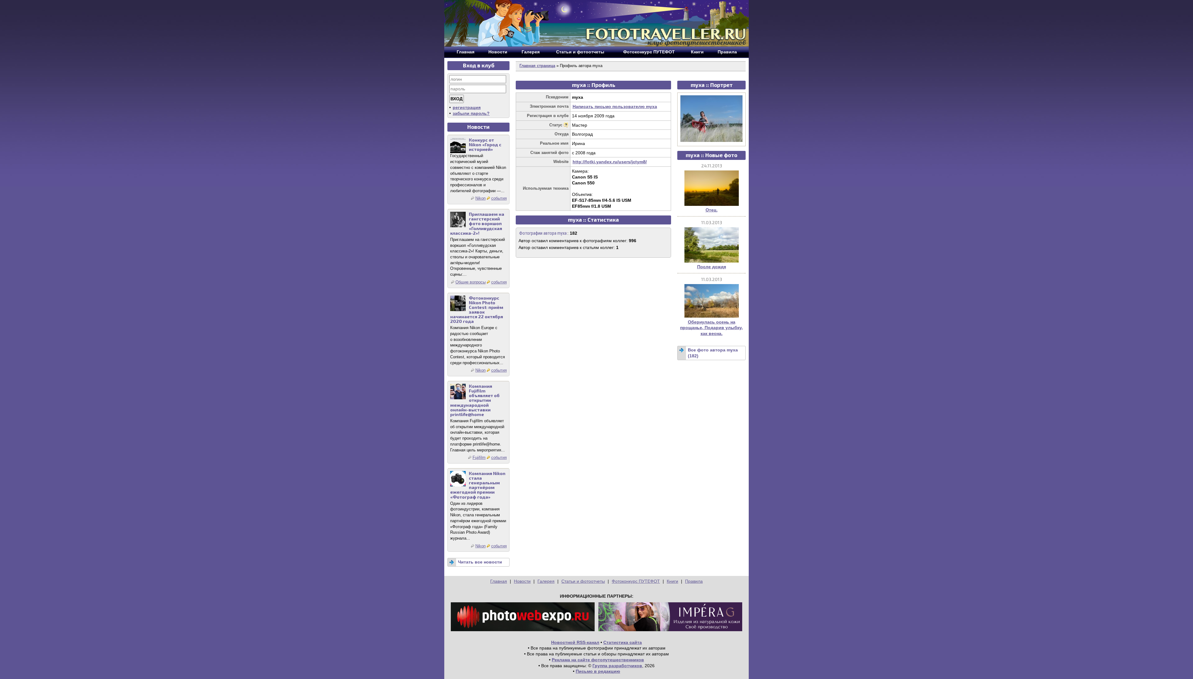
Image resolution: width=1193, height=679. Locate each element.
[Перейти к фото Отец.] (711, 204)
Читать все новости (480, 561)
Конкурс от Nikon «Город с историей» (485, 144)
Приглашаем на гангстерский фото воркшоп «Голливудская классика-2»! (477, 223)
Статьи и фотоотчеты (583, 581)
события (499, 198)
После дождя (711, 266)
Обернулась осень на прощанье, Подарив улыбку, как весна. (711, 327)
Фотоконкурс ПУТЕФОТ (636, 581)
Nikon (480, 198)
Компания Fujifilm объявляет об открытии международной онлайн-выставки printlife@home (475, 400)
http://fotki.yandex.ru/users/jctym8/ (610, 161)
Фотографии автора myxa (543, 233)
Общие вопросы (470, 282)
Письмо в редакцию (598, 671)
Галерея (546, 581)
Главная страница (537, 65)
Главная (498, 581)
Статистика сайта (622, 642)
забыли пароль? (471, 113)
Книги (672, 581)
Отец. (712, 209)
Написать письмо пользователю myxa (615, 106)
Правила (694, 581)
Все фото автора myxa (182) (713, 352)
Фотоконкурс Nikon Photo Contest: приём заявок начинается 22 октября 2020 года (476, 309)
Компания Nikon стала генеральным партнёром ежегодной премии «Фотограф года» (477, 485)
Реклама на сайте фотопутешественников (598, 659)
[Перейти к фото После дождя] (711, 261)
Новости (522, 581)
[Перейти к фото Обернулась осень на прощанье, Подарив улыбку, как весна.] (711, 316)
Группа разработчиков (617, 665)
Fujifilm (479, 457)
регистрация (467, 107)
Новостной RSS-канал (575, 642)
